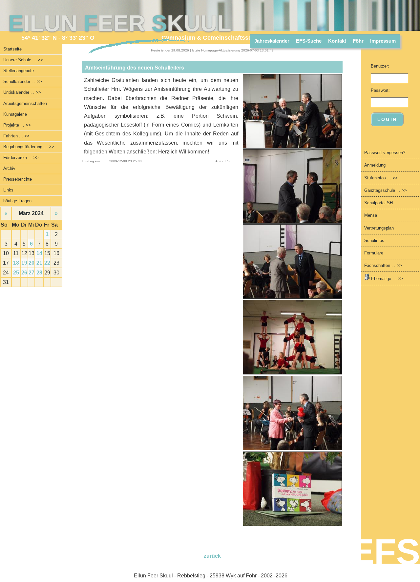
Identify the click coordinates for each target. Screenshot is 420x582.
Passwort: (380, 90)
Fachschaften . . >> (383, 265)
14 (39, 253)
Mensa (370, 215)
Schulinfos (374, 240)
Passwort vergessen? (384, 152)
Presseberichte (17, 179)
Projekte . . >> (17, 125)
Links (8, 190)
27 (31, 272)
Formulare (373, 253)
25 (16, 272)
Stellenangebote (18, 70)
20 (31, 263)
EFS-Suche (309, 41)
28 (39, 272)
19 (24, 263)
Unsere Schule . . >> (23, 59)
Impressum (383, 41)
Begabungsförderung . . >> (28, 146)
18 (16, 263)
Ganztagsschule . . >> (385, 190)
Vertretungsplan (379, 228)
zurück (212, 556)
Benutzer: (380, 66)
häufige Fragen (17, 200)
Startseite (12, 49)
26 (24, 272)
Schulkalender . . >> (22, 81)
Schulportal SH (378, 202)
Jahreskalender (271, 41)
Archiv (9, 168)
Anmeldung (375, 165)
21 (39, 263)
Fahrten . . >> (16, 135)
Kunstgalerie (15, 114)
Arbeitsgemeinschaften (25, 103)
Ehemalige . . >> (386, 278)
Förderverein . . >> (21, 157)
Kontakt (337, 41)
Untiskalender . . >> (22, 92)
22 (47, 263)
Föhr (358, 41)
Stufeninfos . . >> (381, 177)
